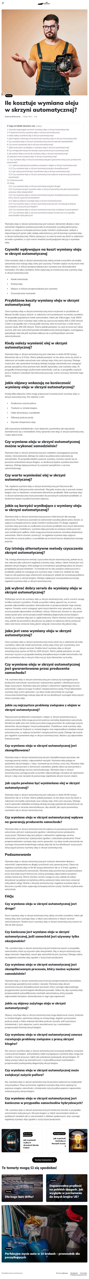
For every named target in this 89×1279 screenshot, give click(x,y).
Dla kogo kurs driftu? (19, 1197)
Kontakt (83, 1273)
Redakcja (74, 1273)
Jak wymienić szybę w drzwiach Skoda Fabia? (31, 1144)
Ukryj (39, 126)
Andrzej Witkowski (12, 116)
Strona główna (62, 1273)
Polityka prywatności (78, 1275)
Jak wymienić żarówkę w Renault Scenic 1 (59, 1142)
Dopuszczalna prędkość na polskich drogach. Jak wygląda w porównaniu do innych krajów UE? (66, 1191)
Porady (9, 95)
